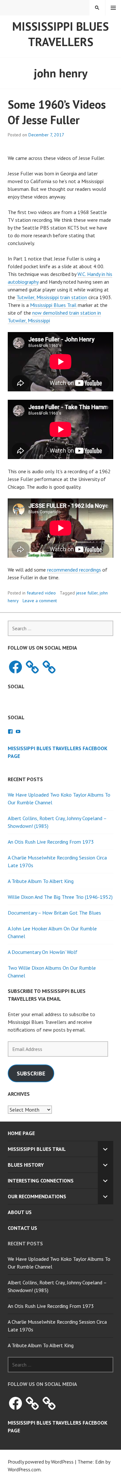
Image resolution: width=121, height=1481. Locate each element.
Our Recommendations (37, 1196)
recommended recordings (74, 569)
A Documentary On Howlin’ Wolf (42, 952)
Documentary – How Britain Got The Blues (54, 912)
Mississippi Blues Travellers (60, 34)
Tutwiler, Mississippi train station (51, 297)
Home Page (21, 1133)
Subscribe (31, 1073)
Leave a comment (40, 600)
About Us (20, 1212)
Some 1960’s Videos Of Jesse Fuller (57, 112)
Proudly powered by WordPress (41, 1461)
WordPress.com (24, 1469)
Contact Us (22, 1228)
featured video (41, 593)
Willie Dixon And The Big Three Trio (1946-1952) (60, 897)
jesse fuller (87, 593)
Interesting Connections (41, 1180)
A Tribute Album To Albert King (41, 881)
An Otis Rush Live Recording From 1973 (51, 842)
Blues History (26, 1165)
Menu (113, 8)
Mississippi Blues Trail (53, 305)
